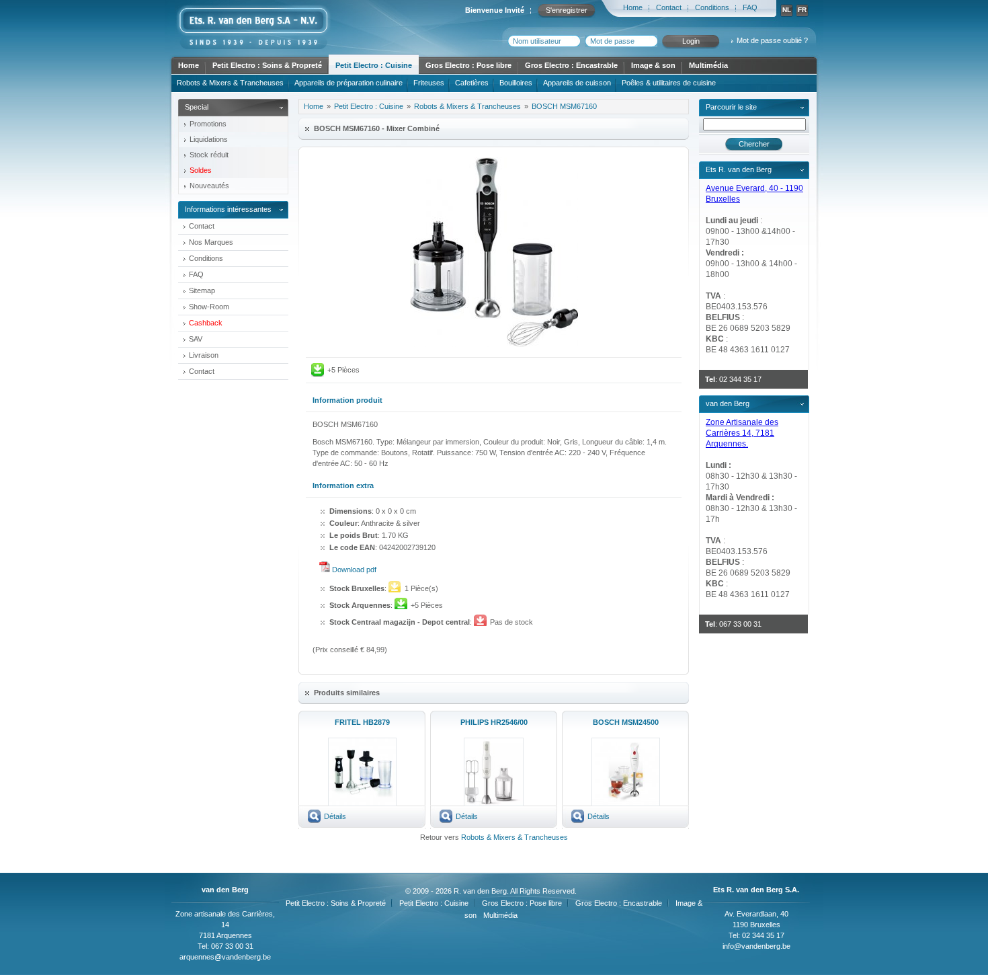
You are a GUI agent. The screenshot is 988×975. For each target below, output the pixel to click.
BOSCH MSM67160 (564, 106)
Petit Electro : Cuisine (373, 65)
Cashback (205, 323)
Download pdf (354, 570)
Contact (669, 7)
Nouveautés (209, 186)
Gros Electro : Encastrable (571, 65)
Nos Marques (211, 242)
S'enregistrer (566, 10)
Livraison (203, 355)
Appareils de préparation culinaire (348, 83)
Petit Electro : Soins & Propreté (267, 65)
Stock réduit (209, 155)
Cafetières (472, 83)
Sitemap (202, 290)
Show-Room (209, 307)
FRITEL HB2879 (362, 722)
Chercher (754, 144)
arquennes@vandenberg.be (225, 957)
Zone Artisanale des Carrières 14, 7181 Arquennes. (742, 433)
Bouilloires (515, 83)
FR (802, 9)
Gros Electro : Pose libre (468, 65)
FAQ (750, 7)
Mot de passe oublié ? (772, 40)
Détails (335, 816)
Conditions (712, 7)
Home (633, 7)
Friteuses (428, 83)
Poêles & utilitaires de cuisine (669, 83)
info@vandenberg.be (756, 946)
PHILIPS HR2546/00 (494, 722)
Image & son (653, 65)
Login (691, 41)
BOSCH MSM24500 (626, 722)
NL (786, 9)
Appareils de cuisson (577, 83)
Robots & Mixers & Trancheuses (230, 83)
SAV (195, 339)
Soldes (201, 170)
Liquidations (209, 139)
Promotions (208, 124)
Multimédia (708, 65)
